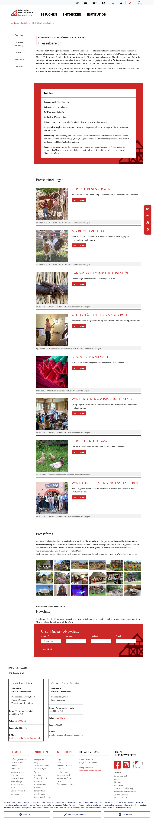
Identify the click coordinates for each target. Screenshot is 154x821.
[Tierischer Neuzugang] (52, 456)
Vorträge (37, 775)
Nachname (95, 636)
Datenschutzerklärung (123, 788)
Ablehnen (26, 814)
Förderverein (62, 772)
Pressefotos (19, 52)
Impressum (118, 785)
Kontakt (19, 66)
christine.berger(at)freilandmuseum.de (66, 735)
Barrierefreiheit (120, 775)
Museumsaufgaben (65, 778)
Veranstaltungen (18, 778)
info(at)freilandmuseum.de (91, 770)
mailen (99, 71)
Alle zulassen (127, 814)
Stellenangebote (64, 775)
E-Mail (119, 636)
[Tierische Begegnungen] (52, 204)
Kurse (36, 772)
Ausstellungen (17, 781)
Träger (59, 759)
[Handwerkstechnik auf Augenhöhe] (52, 288)
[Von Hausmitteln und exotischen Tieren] (52, 498)
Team (59, 762)
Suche (116, 779)
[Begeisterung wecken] (52, 372)
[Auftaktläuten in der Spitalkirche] (52, 330)
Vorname (70, 636)
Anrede (45, 636)
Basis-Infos (19, 35)
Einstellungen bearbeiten (77, 814)
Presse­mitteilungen (19, 44)
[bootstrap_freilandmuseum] (22, 12)
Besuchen (17, 752)
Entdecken (41, 752)
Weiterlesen (78, 200)
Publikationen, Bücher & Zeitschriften (40, 787)
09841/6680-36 (19, 721)
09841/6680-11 (59, 718)
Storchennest (39, 794)
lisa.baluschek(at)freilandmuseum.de (25, 738)
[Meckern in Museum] (52, 246)
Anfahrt (14, 765)
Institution (64, 752)
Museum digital (40, 768)
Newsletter (20, 59)
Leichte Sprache (121, 794)
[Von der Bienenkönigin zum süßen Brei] (52, 414)
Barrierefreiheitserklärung (125, 791)
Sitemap (117, 782)
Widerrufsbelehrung (122, 798)
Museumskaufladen (42, 765)
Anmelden (47, 649)
